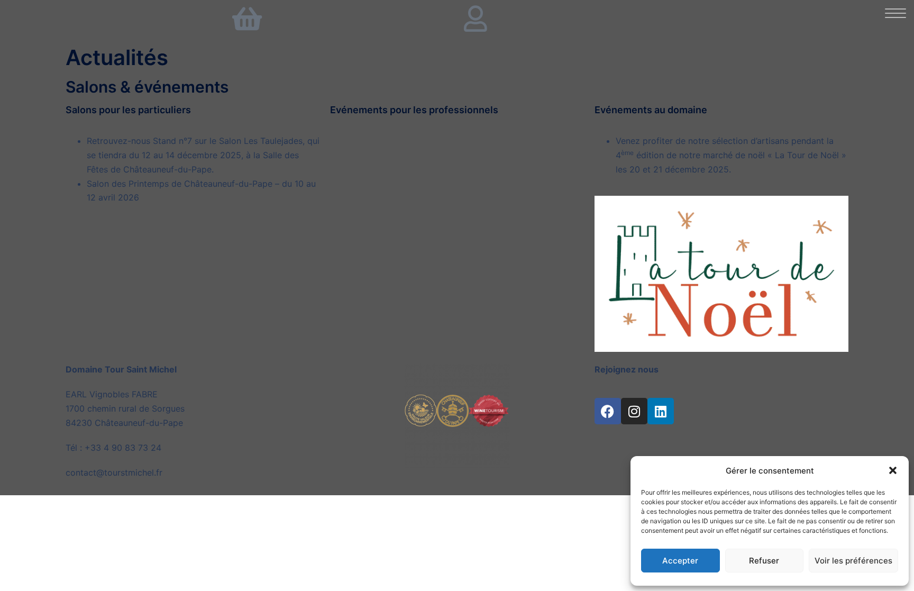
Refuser (764, 561)
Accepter (680, 561)
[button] (893, 470)
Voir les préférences (853, 561)
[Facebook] (608, 411)
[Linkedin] (660, 411)
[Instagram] (634, 411)
